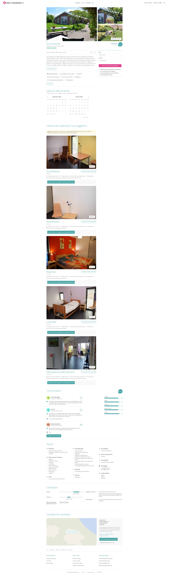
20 (65, 108)
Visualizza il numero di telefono (106, 534)
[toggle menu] (164, 3)
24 (56, 111)
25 (59, 111)
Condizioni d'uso (90, 572)
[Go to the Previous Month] (47, 97)
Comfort (106, 396)
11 (59, 105)
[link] (13, 2)
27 (65, 111)
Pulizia (105, 400)
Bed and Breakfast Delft (104, 563)
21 (47, 111)
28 (47, 114)
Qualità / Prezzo (107, 408)
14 (47, 108)
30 (53, 114)
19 (62, 108)
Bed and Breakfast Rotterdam (105, 565)
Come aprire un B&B (77, 563)
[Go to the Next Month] (88, 97)
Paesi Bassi (61, 46)
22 (50, 111)
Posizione (106, 404)
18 (59, 108)
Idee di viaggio (49, 563)
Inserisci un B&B (76, 560)
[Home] (47, 549)
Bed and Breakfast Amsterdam (105, 558)
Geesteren (78, 2)
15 (50, 108)
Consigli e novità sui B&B (78, 565)
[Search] (92, 2)
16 (53, 108)
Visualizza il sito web (103, 535)
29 (50, 114)
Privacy (83, 572)
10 (56, 105)
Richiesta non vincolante (51, 48)
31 (84, 114)
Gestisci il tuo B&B (77, 558)
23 (53, 111)
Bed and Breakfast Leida (104, 560)
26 (62, 111)
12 (62, 105)
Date (83, 2)
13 (65, 105)
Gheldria (55, 46)
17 (56, 108)
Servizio (106, 412)
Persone (100, 58)
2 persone (88, 2)
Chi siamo (48, 560)
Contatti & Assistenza (51, 558)
